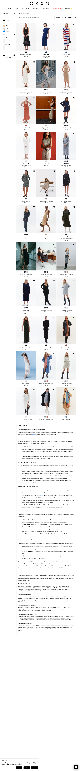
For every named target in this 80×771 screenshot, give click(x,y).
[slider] (4, 55)
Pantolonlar (25, 9)
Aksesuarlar (46, 9)
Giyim (17, 9)
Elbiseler (5, 13)
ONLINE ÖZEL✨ (68, 9)
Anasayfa (21, 18)
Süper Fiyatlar (57, 9)
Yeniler (10, 9)
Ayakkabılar (35, 9)
